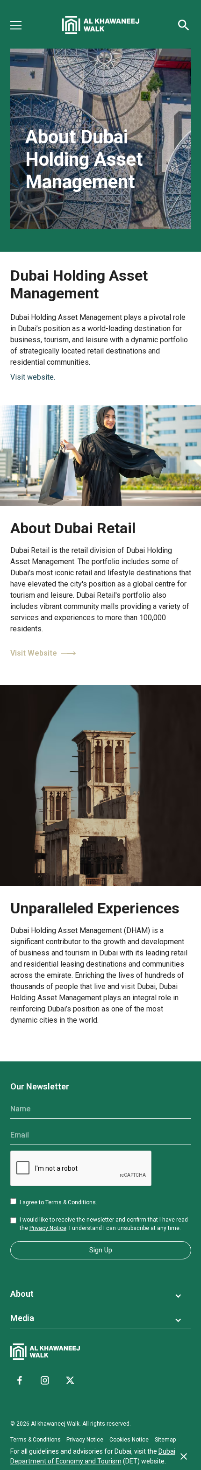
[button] (21, 25)
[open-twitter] (70, 1380)
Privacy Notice (47, 1228)
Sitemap (165, 1439)
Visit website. (32, 377)
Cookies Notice (129, 1439)
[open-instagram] (44, 1380)
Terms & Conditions (70, 1202)
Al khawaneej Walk (55, 1424)
